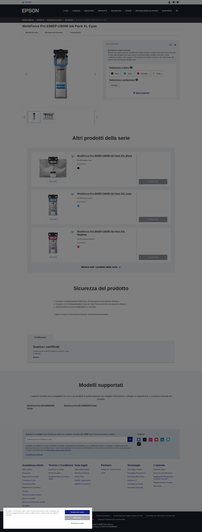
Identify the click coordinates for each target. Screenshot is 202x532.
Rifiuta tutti (77, 517)
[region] (47, 518)
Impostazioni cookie (77, 523)
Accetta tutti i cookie (77, 512)
